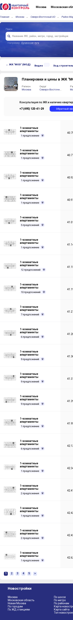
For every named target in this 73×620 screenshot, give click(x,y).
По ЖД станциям (19, 609)
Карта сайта (61, 609)
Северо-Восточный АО (43, 16)
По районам (61, 603)
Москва (20, 16)
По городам (15, 606)
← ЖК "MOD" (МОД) (18, 64)
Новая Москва (17, 603)
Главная (4, 16)
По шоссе (60, 597)
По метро (60, 600)
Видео (38, 65)
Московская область (21, 600)
